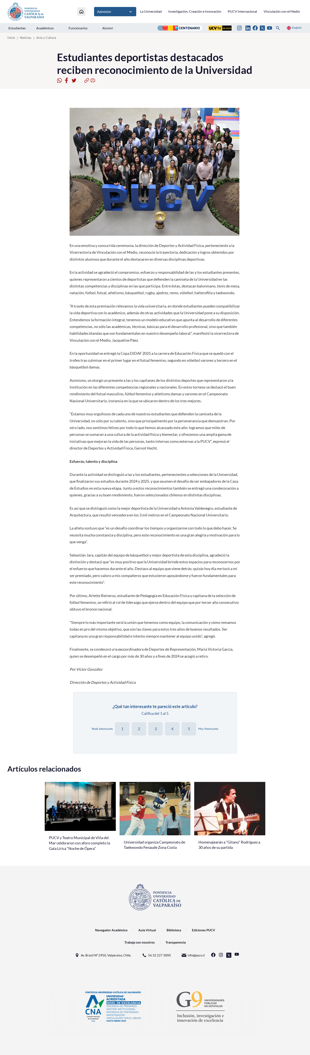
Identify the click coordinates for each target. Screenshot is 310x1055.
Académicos (45, 28)
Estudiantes (17, 28)
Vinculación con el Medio (282, 11)
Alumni (107, 28)
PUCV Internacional (242, 11)
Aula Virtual (147, 930)
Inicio (11, 37)
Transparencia (176, 942)
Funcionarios (78, 28)
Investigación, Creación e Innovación (194, 11)
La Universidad (151, 11)
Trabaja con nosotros (139, 942)
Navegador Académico (111, 930)
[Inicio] (81, 11)
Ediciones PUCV (203, 930)
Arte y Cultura (46, 37)
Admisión (104, 11)
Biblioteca (174, 930)
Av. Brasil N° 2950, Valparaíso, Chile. (106, 955)
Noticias (25, 37)
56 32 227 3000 (159, 955)
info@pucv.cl (196, 955)
